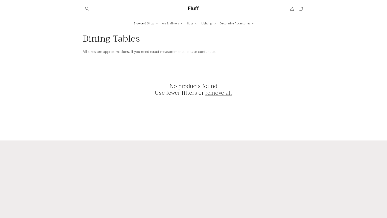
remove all (218, 93)
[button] (87, 8)
